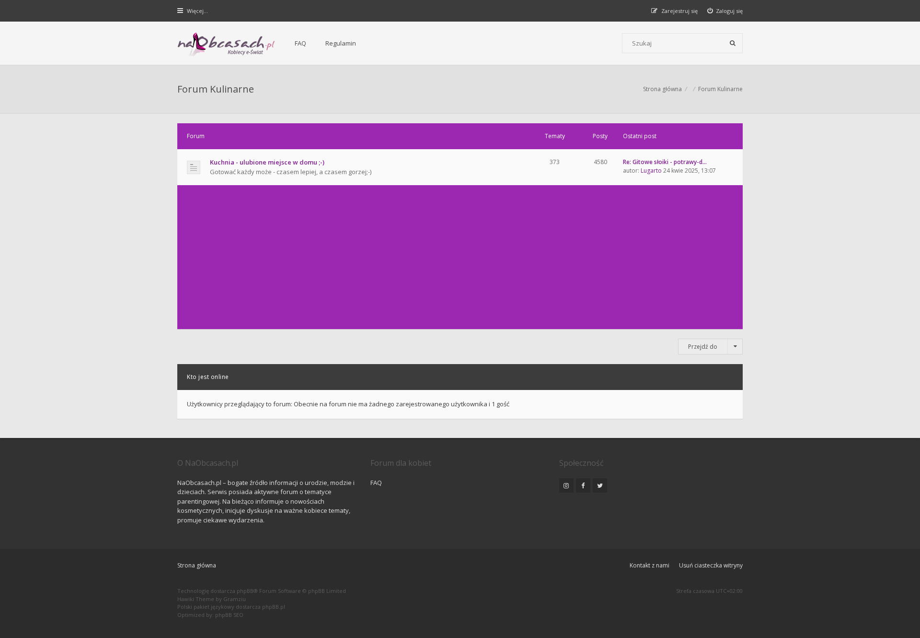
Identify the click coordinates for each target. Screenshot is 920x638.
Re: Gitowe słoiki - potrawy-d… (665, 162)
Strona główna (196, 565)
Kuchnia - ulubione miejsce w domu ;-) (267, 162)
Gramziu (234, 599)
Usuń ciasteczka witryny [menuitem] (711, 565)
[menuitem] (725, 10)
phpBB (245, 590)
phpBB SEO (229, 614)
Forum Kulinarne (215, 89)
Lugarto (651, 170)
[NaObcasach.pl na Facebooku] (583, 485)
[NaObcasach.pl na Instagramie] (566, 485)
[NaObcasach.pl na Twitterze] (600, 485)
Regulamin (340, 43)
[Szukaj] (732, 43)
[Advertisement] (460, 257)
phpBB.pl (273, 606)
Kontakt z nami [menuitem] (649, 565)
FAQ (300, 43)
